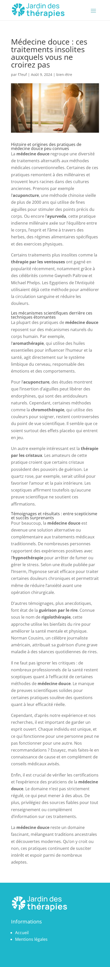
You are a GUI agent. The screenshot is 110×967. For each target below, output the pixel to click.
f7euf (22, 74)
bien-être (64, 74)
